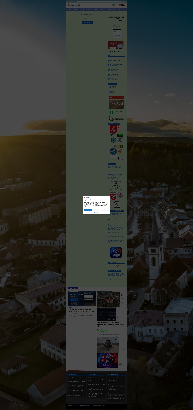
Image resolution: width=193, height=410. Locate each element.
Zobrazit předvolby (104, 210)
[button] (108, 197)
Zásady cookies (96, 212)
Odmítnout (96, 210)
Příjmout (88, 210)
